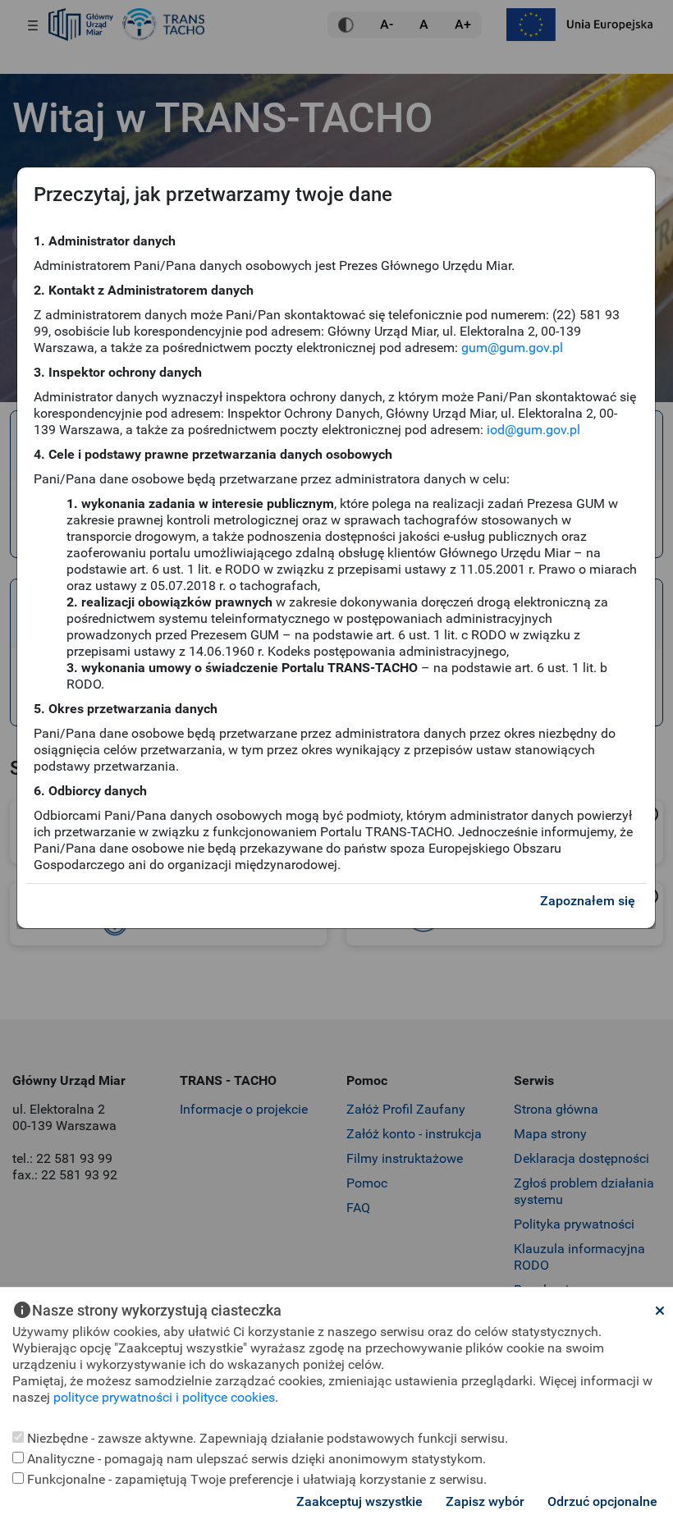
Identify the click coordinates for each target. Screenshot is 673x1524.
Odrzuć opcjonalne (602, 1501)
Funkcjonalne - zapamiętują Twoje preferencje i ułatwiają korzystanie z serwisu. (255, 1479)
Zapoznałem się (587, 900)
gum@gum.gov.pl (512, 347)
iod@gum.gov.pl (533, 429)
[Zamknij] (660, 1310)
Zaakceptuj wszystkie (359, 1501)
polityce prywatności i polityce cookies (164, 1397)
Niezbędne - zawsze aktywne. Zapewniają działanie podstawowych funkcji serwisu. (266, 1438)
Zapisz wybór (485, 1501)
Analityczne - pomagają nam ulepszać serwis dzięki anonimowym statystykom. (255, 1459)
